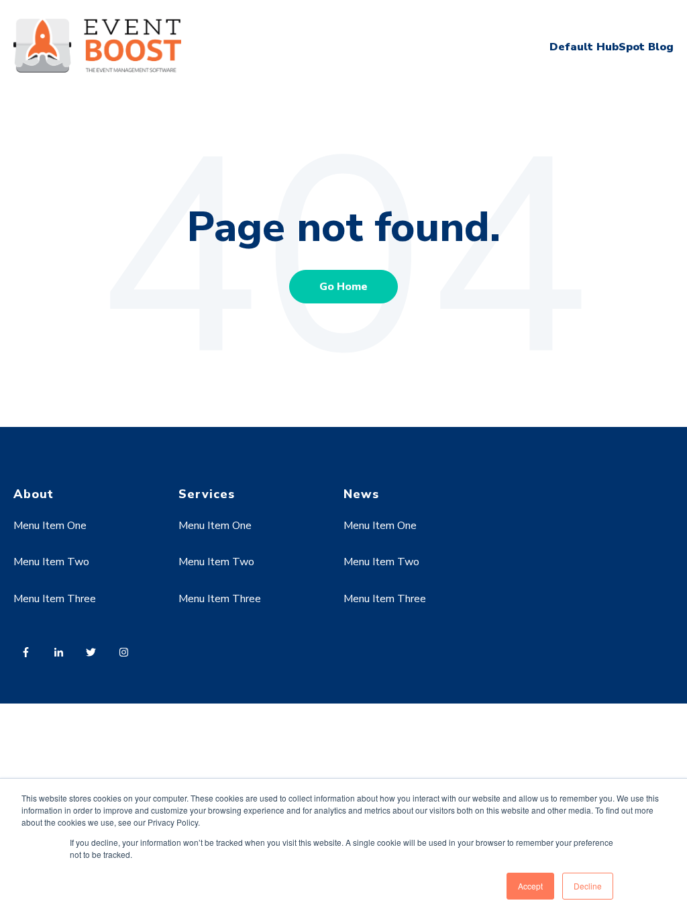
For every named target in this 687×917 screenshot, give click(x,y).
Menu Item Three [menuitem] (54, 598)
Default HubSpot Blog (611, 47)
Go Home (343, 286)
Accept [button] (530, 885)
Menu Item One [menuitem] (50, 525)
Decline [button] (588, 885)
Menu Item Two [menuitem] (51, 561)
